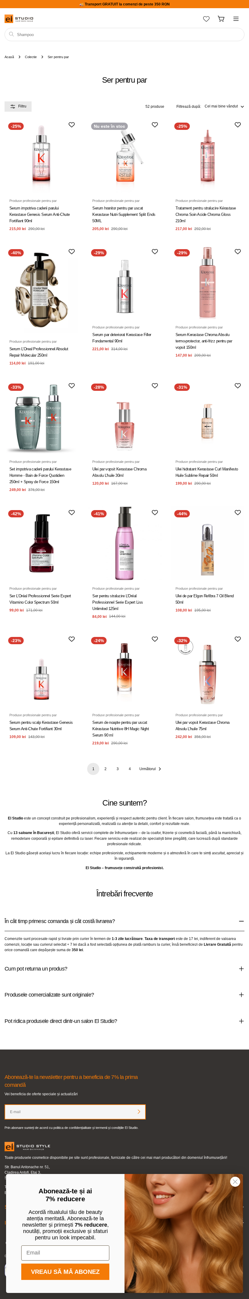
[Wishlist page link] (206, 19)
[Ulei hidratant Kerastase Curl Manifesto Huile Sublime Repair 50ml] (207, 416)
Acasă (9, 57)
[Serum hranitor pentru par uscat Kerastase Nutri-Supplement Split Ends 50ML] (124, 156)
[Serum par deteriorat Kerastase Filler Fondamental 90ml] (124, 282)
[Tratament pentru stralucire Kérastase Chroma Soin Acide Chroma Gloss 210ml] (207, 156)
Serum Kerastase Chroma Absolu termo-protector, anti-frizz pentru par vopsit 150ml (204, 341)
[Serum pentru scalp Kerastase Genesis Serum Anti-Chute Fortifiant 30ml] (41, 670)
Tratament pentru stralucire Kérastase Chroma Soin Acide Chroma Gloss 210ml (206, 214)
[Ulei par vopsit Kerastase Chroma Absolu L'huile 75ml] (207, 670)
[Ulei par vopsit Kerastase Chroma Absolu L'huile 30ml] (124, 416)
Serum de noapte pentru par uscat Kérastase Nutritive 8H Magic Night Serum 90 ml (120, 728)
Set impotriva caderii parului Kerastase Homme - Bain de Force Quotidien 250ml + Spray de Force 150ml (40, 475)
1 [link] (93, 769)
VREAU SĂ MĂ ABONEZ (65, 1271)
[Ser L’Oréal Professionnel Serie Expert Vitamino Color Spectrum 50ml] (41, 543)
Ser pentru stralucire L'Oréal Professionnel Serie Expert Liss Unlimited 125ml (117, 602)
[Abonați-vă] (138, 1111)
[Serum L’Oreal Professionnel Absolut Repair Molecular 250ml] (41, 289)
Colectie (31, 57)
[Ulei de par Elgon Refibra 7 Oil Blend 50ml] (207, 543)
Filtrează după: (188, 106)
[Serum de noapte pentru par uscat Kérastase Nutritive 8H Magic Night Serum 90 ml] (124, 670)
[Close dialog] (235, 1181)
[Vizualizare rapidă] (69, 132)
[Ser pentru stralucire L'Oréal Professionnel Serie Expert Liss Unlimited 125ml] (124, 543)
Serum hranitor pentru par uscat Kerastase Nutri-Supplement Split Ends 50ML (123, 214)
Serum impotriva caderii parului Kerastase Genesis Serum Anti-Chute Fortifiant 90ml (39, 214)
